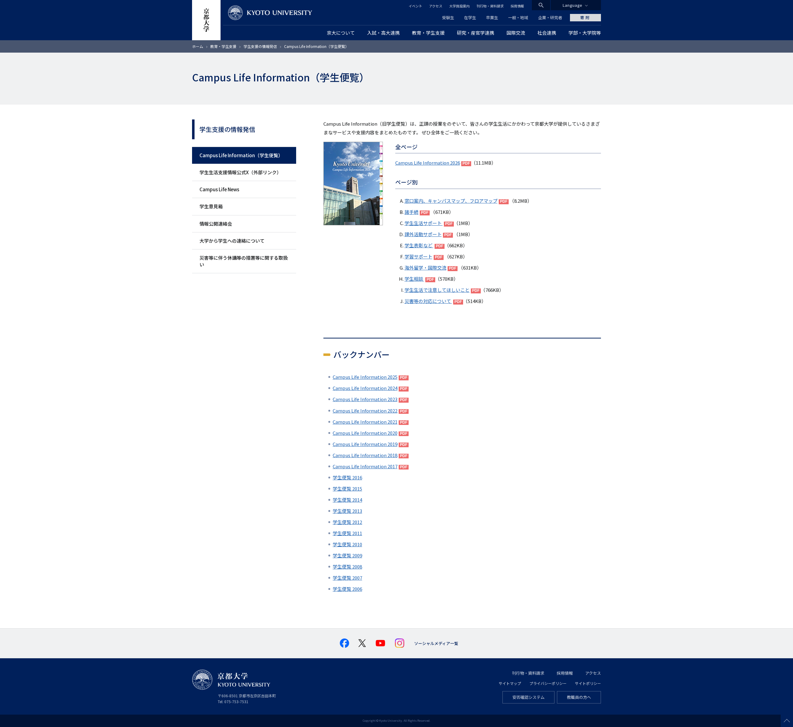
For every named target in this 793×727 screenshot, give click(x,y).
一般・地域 (518, 17)
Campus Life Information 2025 (365, 377)
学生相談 (414, 278)
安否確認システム (528, 697)
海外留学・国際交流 (425, 267)
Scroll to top (787, 721)
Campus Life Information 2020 (365, 433)
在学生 (470, 17)
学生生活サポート (424, 223)
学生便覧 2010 (347, 544)
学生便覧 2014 (347, 499)
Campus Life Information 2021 (365, 421)
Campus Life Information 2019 (365, 444)
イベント (415, 5)
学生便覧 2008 (347, 566)
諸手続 (411, 212)
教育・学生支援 (223, 46)
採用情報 (517, 5)
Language (572, 5)
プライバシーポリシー (548, 683)
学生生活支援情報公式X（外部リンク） (240, 172)
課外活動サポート (423, 234)
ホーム (197, 46)
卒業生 (492, 17)
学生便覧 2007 (347, 577)
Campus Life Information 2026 (427, 162)
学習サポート (418, 256)
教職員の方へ (579, 697)
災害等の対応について (428, 301)
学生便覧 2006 (347, 589)
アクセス (435, 5)
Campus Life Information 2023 (365, 399)
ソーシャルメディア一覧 (436, 643)
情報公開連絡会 (215, 223)
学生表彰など (419, 245)
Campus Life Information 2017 (365, 466)
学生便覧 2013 (347, 511)
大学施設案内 (459, 5)
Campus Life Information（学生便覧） (241, 155)
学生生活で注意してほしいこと (437, 290)
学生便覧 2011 (347, 533)
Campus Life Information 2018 (365, 455)
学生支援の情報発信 (260, 46)
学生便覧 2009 (347, 555)
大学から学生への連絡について (232, 240)
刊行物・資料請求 (490, 5)
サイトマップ (510, 683)
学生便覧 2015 (347, 488)
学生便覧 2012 (347, 522)
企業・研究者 (550, 17)
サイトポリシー (588, 683)
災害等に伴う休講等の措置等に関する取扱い (243, 261)
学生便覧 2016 (347, 477)
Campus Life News (219, 189)
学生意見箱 (211, 206)
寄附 (585, 17)
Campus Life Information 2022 (365, 410)
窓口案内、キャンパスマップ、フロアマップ (451, 200)
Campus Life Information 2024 (365, 388)
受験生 (448, 17)
